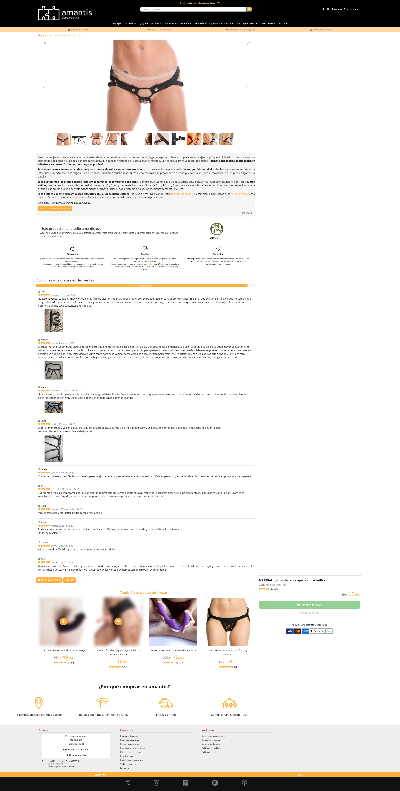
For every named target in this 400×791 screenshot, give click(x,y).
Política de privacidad (211, 748)
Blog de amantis (127, 756)
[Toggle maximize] (248, 43)
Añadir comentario (50, 580)
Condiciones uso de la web (213, 736)
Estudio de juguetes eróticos (132, 748)
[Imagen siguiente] (246, 87)
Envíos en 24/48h (79, 29)
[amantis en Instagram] (156, 778)
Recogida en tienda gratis (241, 29)
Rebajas (117, 23)
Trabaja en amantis (128, 764)
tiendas (149, 264)
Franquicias (125, 768)
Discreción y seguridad (211, 740)
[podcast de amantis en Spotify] (244, 778)
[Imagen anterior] (44, 87)
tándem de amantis (182, 194)
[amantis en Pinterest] (185, 778)
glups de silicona (241, 194)
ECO (300, 774)
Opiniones (100, 774)
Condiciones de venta (211, 744)
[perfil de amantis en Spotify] (215, 778)
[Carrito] (328, 9)
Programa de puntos (129, 736)
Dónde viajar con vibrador (131, 752)
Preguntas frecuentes (129, 740)
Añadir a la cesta (311, 605)
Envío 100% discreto (160, 29)
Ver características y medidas (55, 209)
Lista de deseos (310, 613)
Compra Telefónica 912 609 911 (77, 740)
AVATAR (76, 197)
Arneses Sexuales (73, 35)
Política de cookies (210, 752)
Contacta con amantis (77, 750)
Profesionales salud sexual (131, 760)
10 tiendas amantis (322, 29)
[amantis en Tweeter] (128, 778)
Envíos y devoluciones (129, 744)
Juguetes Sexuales (52, 35)
